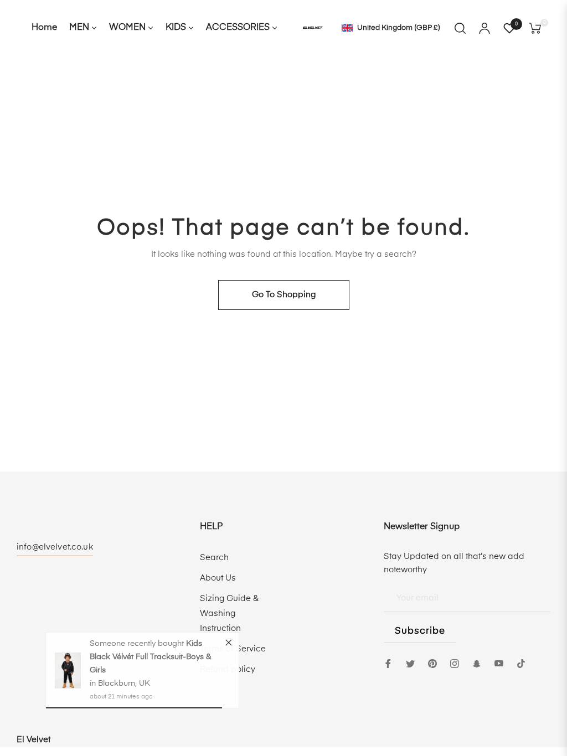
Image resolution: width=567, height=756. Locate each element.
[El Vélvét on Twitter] (410, 663)
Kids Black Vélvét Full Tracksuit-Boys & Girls (150, 659)
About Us (218, 578)
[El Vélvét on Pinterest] (432, 663)
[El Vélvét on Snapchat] (476, 663)
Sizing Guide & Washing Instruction (229, 613)
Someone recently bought (138, 646)
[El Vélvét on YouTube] (498, 663)
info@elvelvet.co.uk (55, 547)
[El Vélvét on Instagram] (454, 663)
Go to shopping (284, 295)
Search (214, 557)
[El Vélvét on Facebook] (388, 663)
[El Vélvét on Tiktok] (524, 663)
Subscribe (420, 631)
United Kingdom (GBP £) (398, 28)
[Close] (228, 644)
